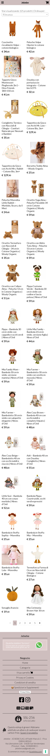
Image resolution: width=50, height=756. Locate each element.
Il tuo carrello (23, 672)
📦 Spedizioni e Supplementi (25, 687)
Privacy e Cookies (25, 677)
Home (25, 662)
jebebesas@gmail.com (25, 748)
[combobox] (25, 14)
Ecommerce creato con (25, 751)
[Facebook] (21, 701)
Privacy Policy (25, 692)
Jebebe (25, 2)
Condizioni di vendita (25, 682)
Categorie (25, 667)
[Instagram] (27, 701)
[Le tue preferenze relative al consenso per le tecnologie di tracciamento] (45, 751)
